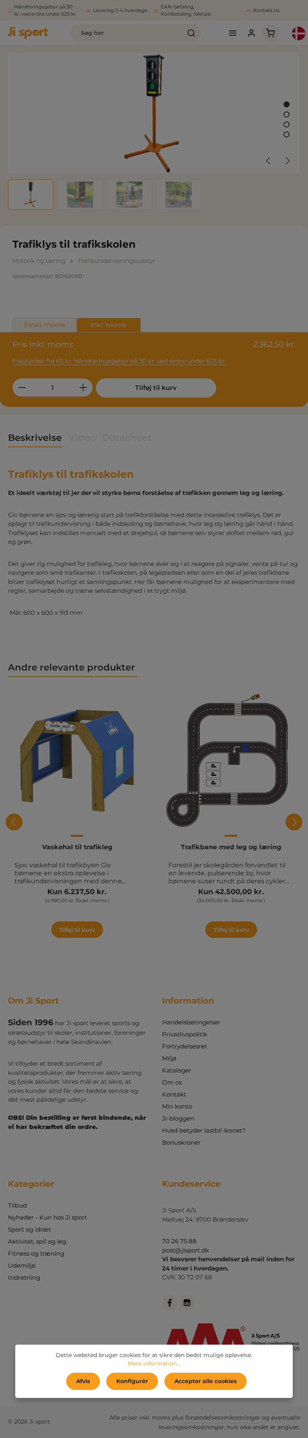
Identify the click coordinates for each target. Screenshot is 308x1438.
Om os (172, 1082)
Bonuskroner (181, 1142)
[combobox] (126, 33)
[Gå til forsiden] (28, 33)
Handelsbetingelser (191, 1022)
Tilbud (17, 1205)
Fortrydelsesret (184, 1046)
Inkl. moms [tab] (108, 325)
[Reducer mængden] (21, 387)
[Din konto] (251, 33)
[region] (154, 131)
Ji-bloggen (178, 1118)
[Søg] (191, 33)
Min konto (177, 1106)
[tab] (35, 438)
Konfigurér (132, 1381)
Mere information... (154, 1363)
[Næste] (287, 160)
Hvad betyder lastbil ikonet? (204, 1130)
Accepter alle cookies (205, 1381)
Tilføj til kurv (155, 388)
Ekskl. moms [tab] (44, 325)
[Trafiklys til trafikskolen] (153, 113)
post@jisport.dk (185, 1250)
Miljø (169, 1058)
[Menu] (232, 33)
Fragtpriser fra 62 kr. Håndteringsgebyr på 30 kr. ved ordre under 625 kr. (119, 361)
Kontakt (174, 1094)
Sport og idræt (29, 1229)
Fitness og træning (36, 1253)
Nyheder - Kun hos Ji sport (47, 1217)
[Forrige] (268, 160)
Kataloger (176, 1070)
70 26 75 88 (179, 1241)
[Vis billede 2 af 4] (287, 114)
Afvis (83, 1381)
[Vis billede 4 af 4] (287, 134)
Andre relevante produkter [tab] (73, 667)
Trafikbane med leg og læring (231, 847)
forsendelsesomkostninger (222, 1417)
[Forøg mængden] (83, 387)
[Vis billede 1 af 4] (287, 104)
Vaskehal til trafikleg (77, 847)
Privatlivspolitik (184, 1034)
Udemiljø (21, 1265)
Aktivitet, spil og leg (37, 1241)
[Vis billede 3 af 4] (287, 124)
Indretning (24, 1277)
